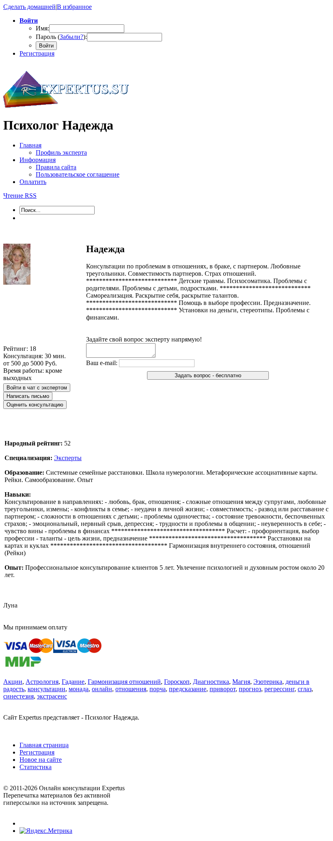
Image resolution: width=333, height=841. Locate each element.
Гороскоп (177, 681)
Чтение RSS (20, 195)
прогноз (250, 688)
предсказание (187, 688)
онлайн (102, 688)
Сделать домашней (29, 6)
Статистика (35, 766)
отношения (130, 688)
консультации (46, 688)
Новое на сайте (40, 759)
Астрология (42, 681)
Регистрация (36, 53)
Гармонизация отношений (124, 681)
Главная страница (44, 745)
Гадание (73, 681)
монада (79, 688)
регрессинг (279, 688)
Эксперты (68, 457)
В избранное (74, 6)
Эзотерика (267, 681)
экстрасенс (52, 696)
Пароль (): (61, 36)
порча (157, 688)
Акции (12, 681)
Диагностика (211, 681)
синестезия (18, 696)
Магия (241, 681)
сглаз (304, 688)
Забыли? (71, 36)
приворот (223, 688)
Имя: (42, 28)
